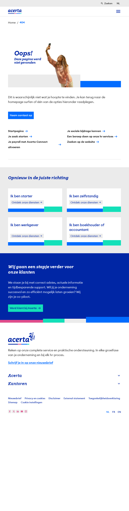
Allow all (97, 283)
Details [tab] (64, 224)
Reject (64, 283)
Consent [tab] (31, 224)
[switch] (46, 273)
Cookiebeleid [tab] (98, 224)
